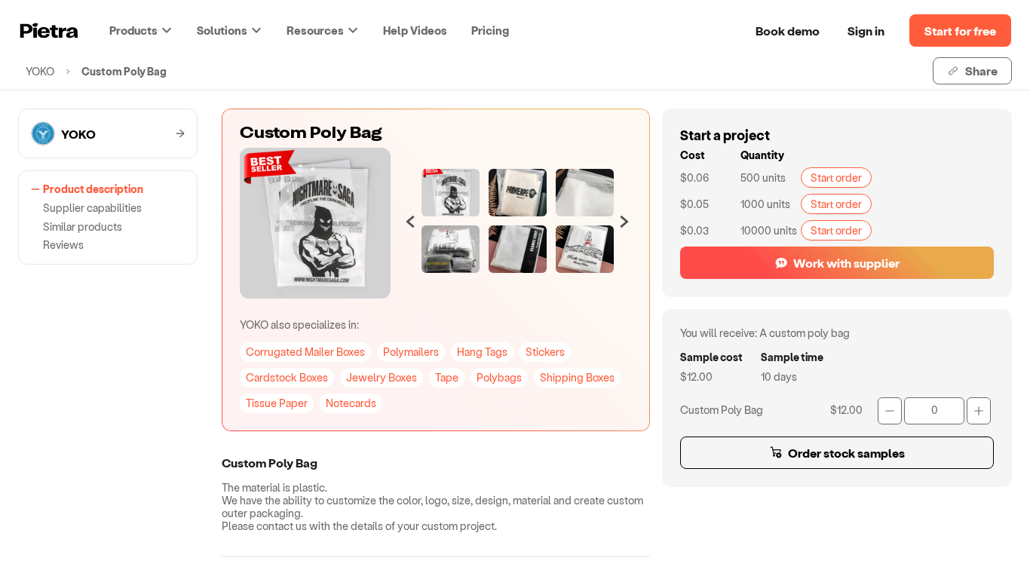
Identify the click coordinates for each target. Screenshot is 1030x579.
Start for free (960, 30)
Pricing (490, 30)
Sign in (866, 30)
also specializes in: (299, 324)
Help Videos (415, 30)
